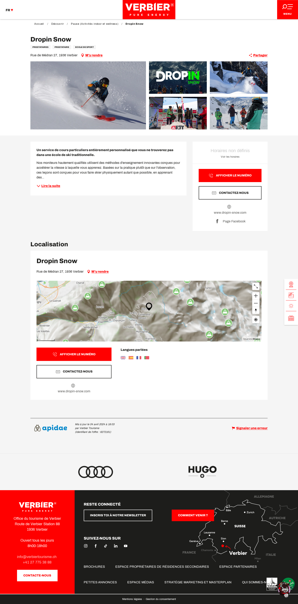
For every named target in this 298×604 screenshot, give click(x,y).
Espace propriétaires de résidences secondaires (162, 566)
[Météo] (291, 306)
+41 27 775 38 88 (37, 562)
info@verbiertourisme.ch (37, 557)
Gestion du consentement (161, 599)
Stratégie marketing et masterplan (198, 582)
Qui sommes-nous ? (259, 582)
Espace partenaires (238, 566)
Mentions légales (132, 599)
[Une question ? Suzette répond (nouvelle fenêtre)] (284, 589)
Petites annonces (100, 582)
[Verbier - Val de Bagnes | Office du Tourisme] (149, 9)
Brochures (94, 566)
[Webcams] (291, 284)
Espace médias (140, 582)
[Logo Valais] (272, 584)
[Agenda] (291, 318)
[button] (88, 95)
